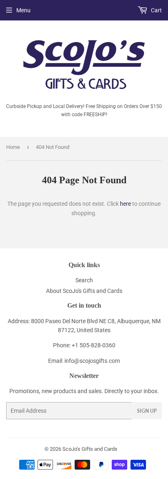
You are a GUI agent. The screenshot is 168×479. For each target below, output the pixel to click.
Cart (156, 10)
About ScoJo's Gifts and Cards (84, 291)
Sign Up (147, 411)
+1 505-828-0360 (93, 345)
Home (13, 147)
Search (84, 280)
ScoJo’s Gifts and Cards (89, 449)
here (125, 203)
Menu (23, 10)
